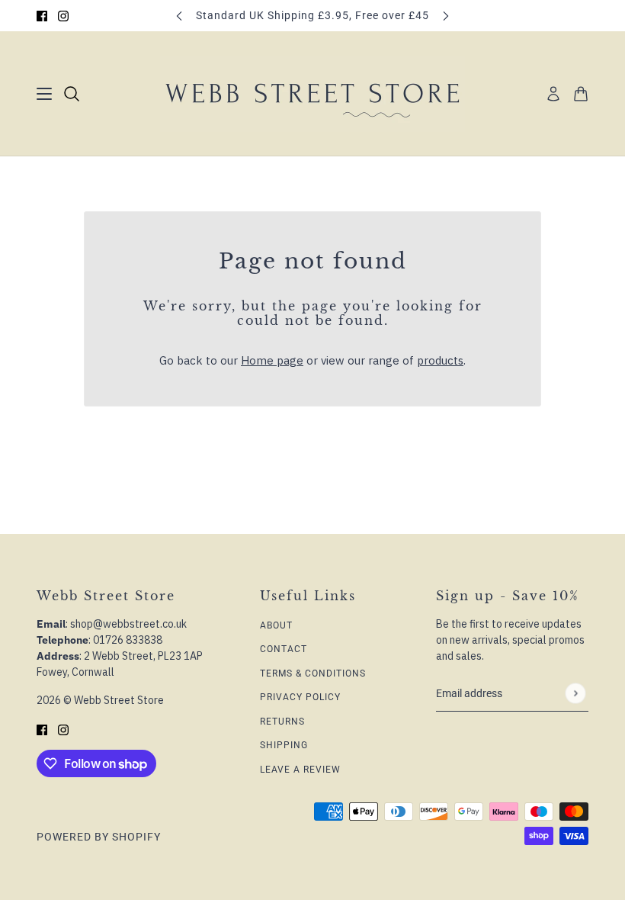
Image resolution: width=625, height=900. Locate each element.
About (276, 625)
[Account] (553, 93)
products (440, 360)
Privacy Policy (300, 697)
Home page (272, 360)
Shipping (284, 745)
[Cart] (580, 93)
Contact (283, 649)
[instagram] (63, 16)
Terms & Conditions (313, 673)
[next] (446, 15)
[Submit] (575, 693)
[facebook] (41, 16)
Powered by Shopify (99, 837)
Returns (282, 721)
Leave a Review (300, 769)
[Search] (71, 93)
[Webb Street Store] (312, 94)
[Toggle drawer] (44, 94)
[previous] (179, 15)
